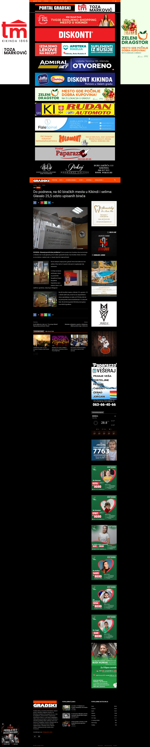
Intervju (88, 180)
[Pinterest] (42, 202)
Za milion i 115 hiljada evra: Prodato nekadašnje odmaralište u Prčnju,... (79, 707)
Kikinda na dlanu (54, 1)
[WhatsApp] (45, 202)
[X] (38, 202)
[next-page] (37, 354)
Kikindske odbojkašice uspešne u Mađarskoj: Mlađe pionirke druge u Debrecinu (76, 325)
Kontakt (65, 1)
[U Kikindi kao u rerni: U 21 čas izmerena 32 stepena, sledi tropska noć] (41, 340)
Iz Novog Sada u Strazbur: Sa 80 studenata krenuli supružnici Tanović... (79, 723)
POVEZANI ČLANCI (38, 331)
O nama (61, 1)
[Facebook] (113, 1)
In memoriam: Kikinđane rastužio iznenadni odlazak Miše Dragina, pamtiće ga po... (79, 715)
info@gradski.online (47, 732)
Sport (81, 180)
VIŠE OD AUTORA (49, 331)
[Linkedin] (49, 202)
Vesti (60, 180)
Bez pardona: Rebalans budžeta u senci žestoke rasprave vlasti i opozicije (78, 349)
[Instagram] (115, 1)
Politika (38, 187)
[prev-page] (34, 354)
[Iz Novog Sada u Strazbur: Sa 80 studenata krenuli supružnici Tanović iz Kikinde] (66, 723)
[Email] (52, 202)
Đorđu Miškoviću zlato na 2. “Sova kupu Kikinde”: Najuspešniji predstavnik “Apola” (45, 325)
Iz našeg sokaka (71, 180)
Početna (54, 180)
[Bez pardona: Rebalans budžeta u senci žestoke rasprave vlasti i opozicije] (79, 340)
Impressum (100, 745)
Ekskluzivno (98, 180)
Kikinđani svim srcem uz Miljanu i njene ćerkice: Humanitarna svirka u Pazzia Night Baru (60, 349)
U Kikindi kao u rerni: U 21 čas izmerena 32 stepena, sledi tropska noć (41, 349)
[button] (115, 180)
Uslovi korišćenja (108, 745)
